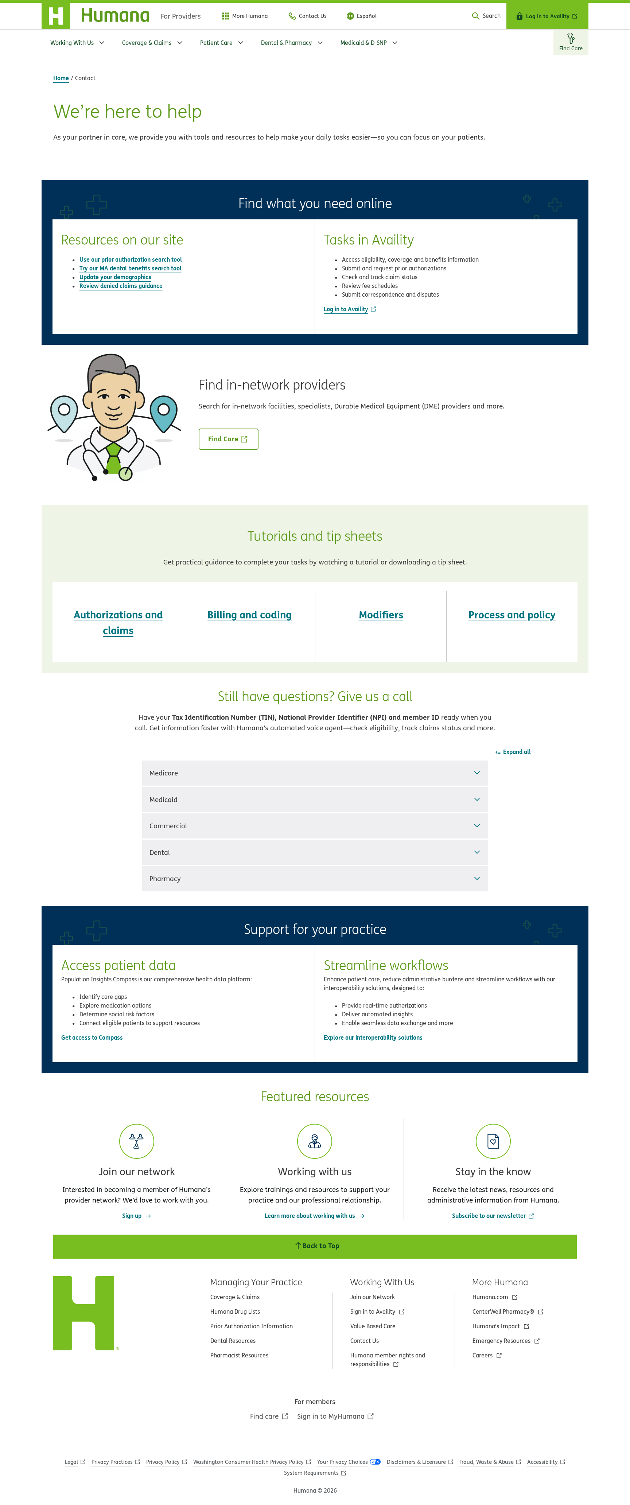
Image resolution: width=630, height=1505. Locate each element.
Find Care (223, 438)
